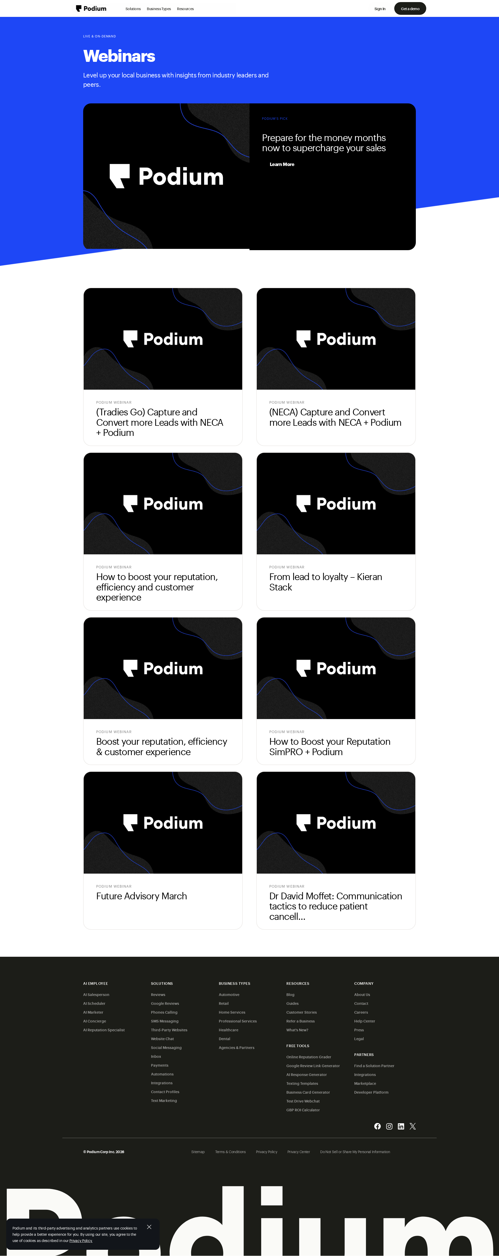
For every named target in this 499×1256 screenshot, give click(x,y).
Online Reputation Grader (308, 1056)
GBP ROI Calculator (303, 1109)
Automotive (229, 994)
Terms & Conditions (230, 1151)
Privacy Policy (266, 1151)
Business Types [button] (159, 8)
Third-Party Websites (169, 1029)
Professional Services (238, 1020)
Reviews (158, 994)
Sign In (380, 8)
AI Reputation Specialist (104, 1029)
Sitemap (198, 1151)
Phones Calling (164, 1011)
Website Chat (162, 1038)
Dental (224, 1038)
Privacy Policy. (81, 1240)
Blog (290, 994)
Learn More (282, 164)
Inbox (156, 1056)
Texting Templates (302, 1083)
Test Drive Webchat (303, 1100)
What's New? (297, 1029)
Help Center (364, 1020)
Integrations (162, 1082)
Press (359, 1029)
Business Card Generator (308, 1091)
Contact (361, 1003)
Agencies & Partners (236, 1047)
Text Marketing (164, 1100)
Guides (292, 1003)
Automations (162, 1073)
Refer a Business (300, 1020)
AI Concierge (94, 1020)
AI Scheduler (94, 1003)
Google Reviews (165, 1003)
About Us (362, 994)
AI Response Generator (306, 1074)
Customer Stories (301, 1011)
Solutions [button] (133, 8)
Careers (361, 1011)
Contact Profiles (165, 1091)
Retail (224, 1003)
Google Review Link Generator (313, 1065)
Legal (359, 1038)
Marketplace (365, 1083)
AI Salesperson (96, 994)
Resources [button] (185, 8)
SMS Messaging (165, 1020)
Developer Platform (371, 1091)
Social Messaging (166, 1047)
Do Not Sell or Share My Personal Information (355, 1151)
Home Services (232, 1011)
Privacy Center (298, 1151)
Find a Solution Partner (374, 1065)
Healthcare (228, 1029)
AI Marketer (93, 1011)
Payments (159, 1064)
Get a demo (410, 8)
